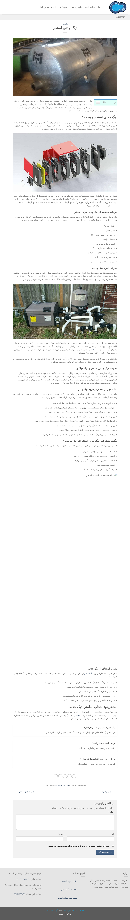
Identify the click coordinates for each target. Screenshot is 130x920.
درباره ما (54, 7)
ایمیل (60, 834)
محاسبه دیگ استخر (69, 889)
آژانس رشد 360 (52, 910)
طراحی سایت (78, 910)
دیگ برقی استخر (104, 792)
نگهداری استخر (75, 7)
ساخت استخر (89, 7)
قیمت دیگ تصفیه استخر (67, 898)
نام (112, 834)
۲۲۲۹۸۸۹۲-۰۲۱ (23, 879)
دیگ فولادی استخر (26, 792)
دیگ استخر (88, 673)
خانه (98, 7)
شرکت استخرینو (65, 914)
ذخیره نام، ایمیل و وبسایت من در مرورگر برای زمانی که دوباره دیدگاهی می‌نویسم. (79, 846)
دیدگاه (111, 812)
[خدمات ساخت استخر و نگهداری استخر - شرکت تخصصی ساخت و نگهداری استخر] (117, 7)
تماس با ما (44, 7)
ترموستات (95, 350)
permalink (58, 785)
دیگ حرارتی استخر (69, 881)
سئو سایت (67, 910)
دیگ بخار (65, 24)
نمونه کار (63, 7)
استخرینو (78, 715)
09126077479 (19, 894)
